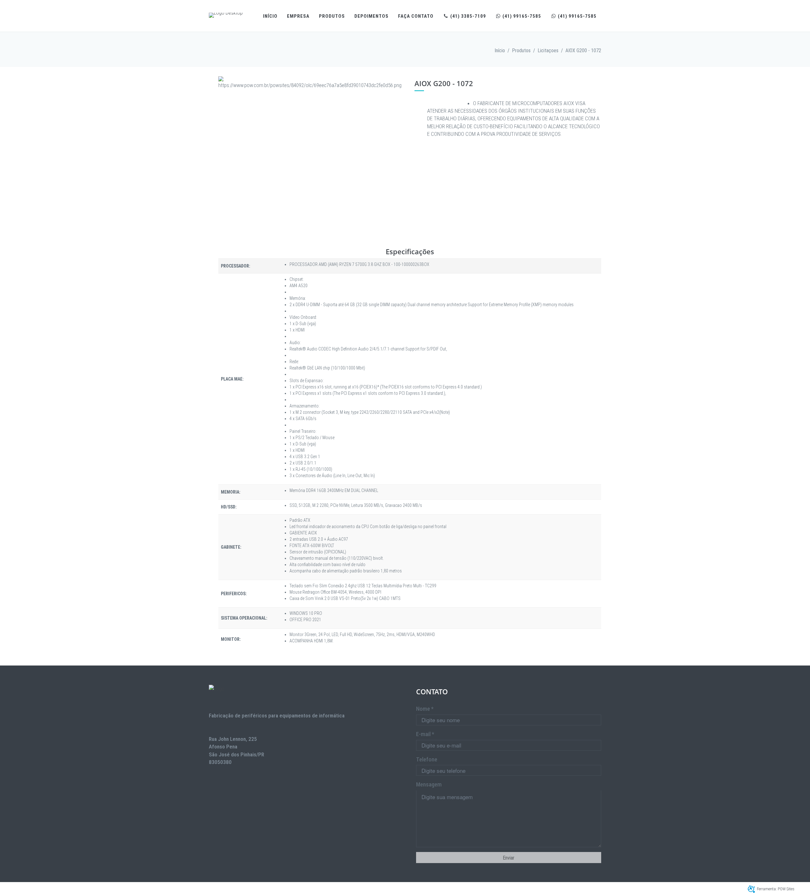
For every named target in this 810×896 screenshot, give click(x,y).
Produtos (332, 16)
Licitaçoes (548, 50)
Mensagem (429, 784)
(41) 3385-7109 (467, 16)
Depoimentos (371, 16)
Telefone (426, 759)
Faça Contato (415, 16)
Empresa (298, 16)
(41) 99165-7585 (521, 16)
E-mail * (425, 734)
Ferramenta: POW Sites (775, 889)
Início (270, 16)
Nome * (424, 708)
